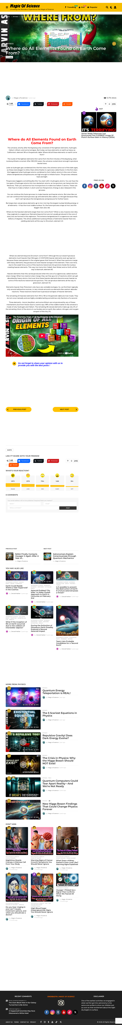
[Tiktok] (107, 186)
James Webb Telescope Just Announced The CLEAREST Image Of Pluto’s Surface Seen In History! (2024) (98, 135)
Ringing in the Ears (12, 904)
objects (11, 619)
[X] (113, 186)
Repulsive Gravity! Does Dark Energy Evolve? (57, 737)
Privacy (33, 1022)
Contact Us (24, 1022)
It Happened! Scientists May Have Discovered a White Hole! (22, 1012)
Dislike (13, 489)
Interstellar (22, 618)
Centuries (40, 587)
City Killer (48, 587)
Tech (49, 778)
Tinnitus (21, 904)
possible (72, 583)
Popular (93, 7)
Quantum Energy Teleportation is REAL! (57, 692)
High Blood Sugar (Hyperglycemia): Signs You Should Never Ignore (42, 910)
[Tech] (13, 778)
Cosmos (21, 582)
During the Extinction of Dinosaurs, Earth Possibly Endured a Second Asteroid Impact (42, 628)
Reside (12, 583)
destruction (60, 583)
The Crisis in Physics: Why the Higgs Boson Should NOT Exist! (59, 760)
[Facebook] (84, 186)
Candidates (72, 637)
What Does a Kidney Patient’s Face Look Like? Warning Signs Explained (67, 862)
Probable (64, 639)
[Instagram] (90, 186)
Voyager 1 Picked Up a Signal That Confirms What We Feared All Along (65, 893)
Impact (41, 623)
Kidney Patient (71, 858)
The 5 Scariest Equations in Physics (60, 714)
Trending (71, 6)
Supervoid (18, 583)
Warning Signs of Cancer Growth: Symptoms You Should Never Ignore (42, 862)
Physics (9, 44)
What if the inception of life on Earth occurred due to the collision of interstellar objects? (16, 625)
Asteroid (34, 587)
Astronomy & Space (12, 582)
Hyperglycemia (35, 906)
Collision (22, 616)
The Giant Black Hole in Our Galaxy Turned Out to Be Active (22, 1004)
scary (57, 489)
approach (47, 585)
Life (7, 619)
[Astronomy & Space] (9, 572)
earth (9, 450)
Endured (46, 621)
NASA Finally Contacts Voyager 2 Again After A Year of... (27, 556)
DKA (46, 903)
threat (58, 585)
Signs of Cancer (36, 858)
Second (70, 639)
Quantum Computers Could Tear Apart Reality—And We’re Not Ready (60, 783)
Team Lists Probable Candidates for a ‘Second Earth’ (67, 643)
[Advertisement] (61, 77)
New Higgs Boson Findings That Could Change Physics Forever (60, 806)
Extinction (34, 623)
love (28, 489)
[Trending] (34, 874)
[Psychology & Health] (9, 828)
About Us (9, 1022)
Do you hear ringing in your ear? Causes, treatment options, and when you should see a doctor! (16, 911)
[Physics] (114, 44)
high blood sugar (36, 904)
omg (42, 489)
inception (13, 618)
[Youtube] (101, 186)
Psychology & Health (12, 856)
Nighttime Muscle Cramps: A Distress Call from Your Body (16, 862)
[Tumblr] (96, 186)
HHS (49, 903)
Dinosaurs (34, 621)
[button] (7, 7)
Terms (16, 1022)
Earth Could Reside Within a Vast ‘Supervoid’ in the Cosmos (17, 588)
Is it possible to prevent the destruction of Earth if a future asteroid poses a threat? (67, 590)
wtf (72, 489)
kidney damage (60, 858)
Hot (83, 6)
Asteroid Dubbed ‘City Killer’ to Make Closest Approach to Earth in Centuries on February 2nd (41, 594)
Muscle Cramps (10, 858)
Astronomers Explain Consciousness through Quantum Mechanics (64, 556)
